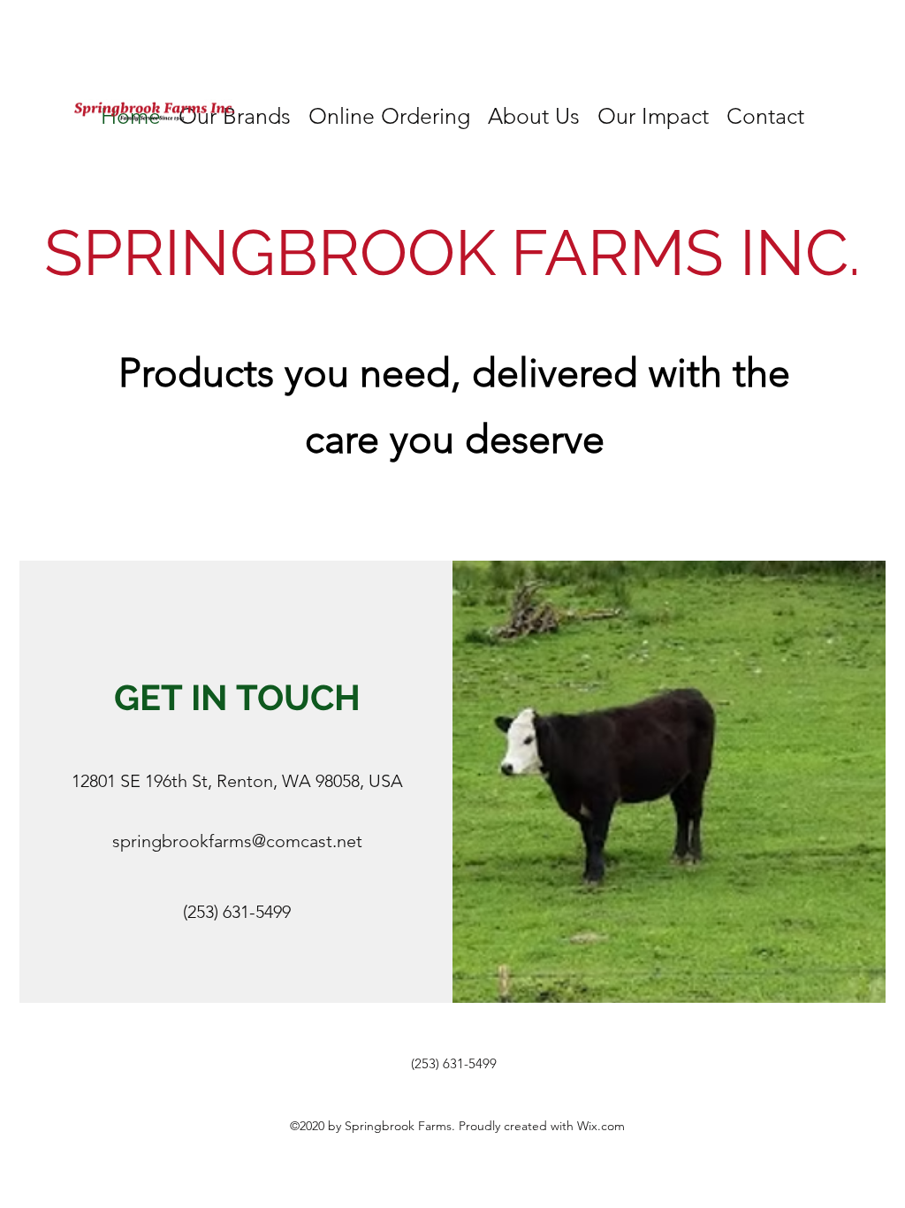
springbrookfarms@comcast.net (237, 841)
